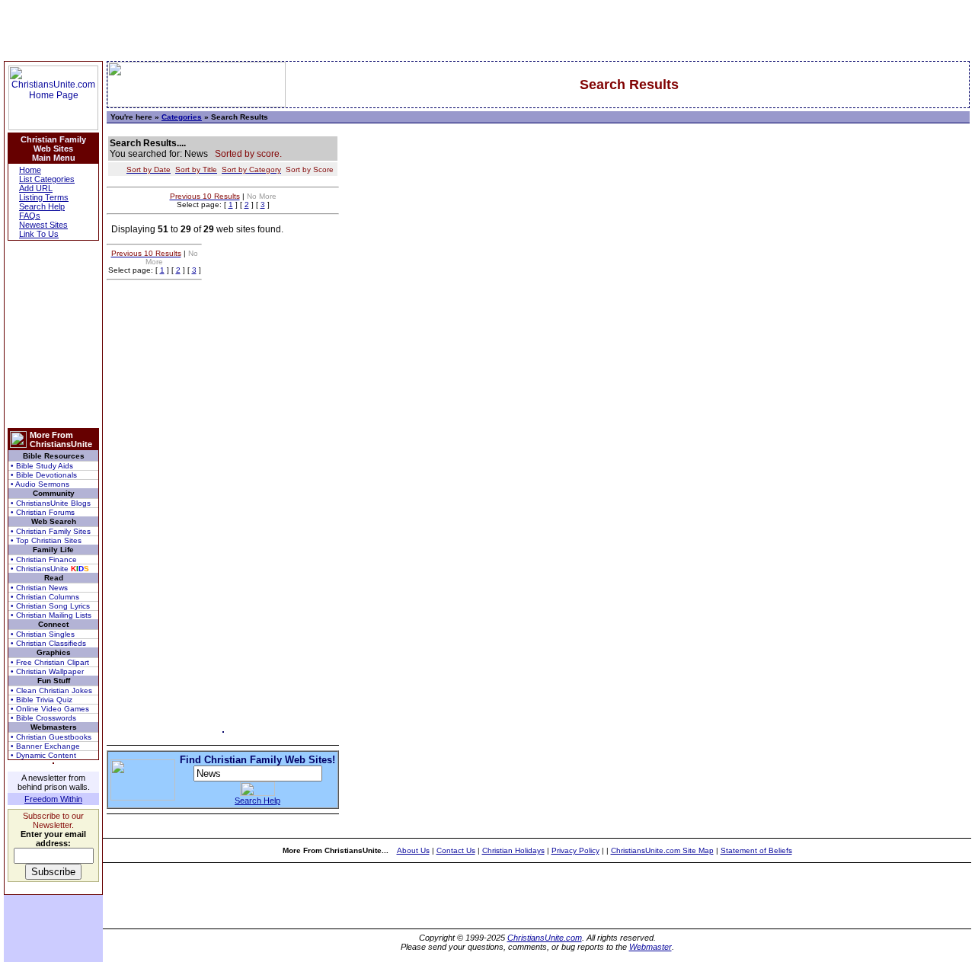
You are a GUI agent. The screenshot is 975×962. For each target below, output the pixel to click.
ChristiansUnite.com (544, 937)
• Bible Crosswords (43, 718)
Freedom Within (53, 799)
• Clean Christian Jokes (51, 690)
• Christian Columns (45, 597)
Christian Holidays (513, 850)
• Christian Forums (43, 512)
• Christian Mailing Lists (51, 615)
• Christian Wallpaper (47, 671)
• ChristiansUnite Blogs (51, 503)
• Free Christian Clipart (50, 662)
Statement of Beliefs (756, 850)
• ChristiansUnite (50, 568)
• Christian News (39, 587)
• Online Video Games (50, 709)
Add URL (36, 188)
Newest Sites (43, 224)
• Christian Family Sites (51, 531)
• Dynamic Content (43, 755)
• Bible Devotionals (44, 475)
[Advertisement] (53, 334)
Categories (181, 117)
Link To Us (39, 233)
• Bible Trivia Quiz (41, 699)
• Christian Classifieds (48, 643)
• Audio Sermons (40, 484)
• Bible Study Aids (42, 466)
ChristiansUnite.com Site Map (662, 850)
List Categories (47, 179)
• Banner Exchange (45, 746)
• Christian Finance (44, 559)
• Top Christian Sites (46, 540)
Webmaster (650, 946)
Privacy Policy (575, 850)
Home (30, 169)
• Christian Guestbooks (51, 737)
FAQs (29, 215)
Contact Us (455, 850)
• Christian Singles (43, 634)
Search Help (42, 206)
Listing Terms (44, 197)
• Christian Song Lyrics (50, 606)
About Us (413, 850)
